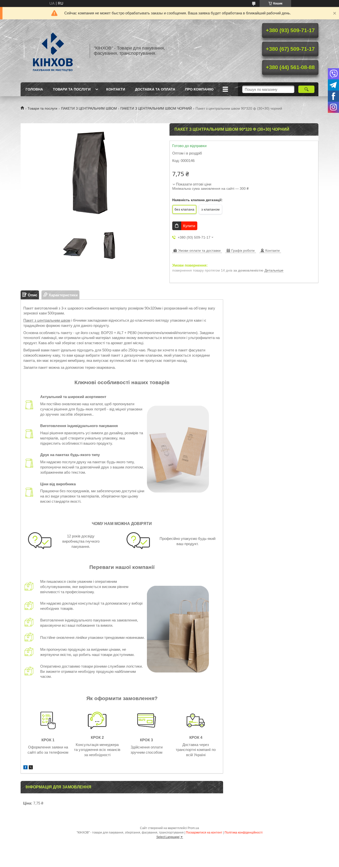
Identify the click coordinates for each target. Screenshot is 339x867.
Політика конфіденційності (244, 832)
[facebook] (25, 768)
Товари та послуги (72, 89)
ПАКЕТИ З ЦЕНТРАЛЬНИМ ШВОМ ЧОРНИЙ (156, 108)
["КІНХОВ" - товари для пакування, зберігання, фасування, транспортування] (53, 51)
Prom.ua (193, 828)
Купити (189, 226)
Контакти (115, 89)
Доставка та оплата (155, 89)
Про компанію (199, 89)
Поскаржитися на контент (204, 832)
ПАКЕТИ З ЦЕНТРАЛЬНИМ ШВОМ (89, 108)
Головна (34, 89)
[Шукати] (306, 89)
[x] (31, 768)
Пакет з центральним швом (46, 320)
